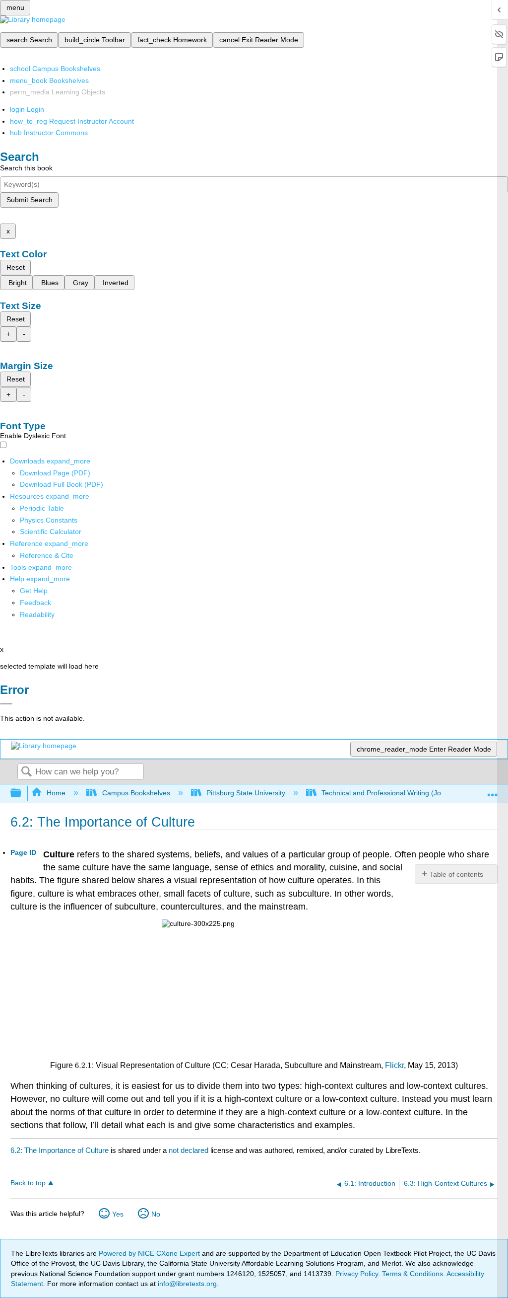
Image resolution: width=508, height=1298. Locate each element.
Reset (15, 267)
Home (56, 793)
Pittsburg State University (245, 793)
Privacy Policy (356, 1274)
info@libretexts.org (186, 1284)
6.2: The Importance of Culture (59, 1150)
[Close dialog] (6, 703)
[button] (35, 603)
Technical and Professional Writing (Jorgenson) (395, 793)
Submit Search (29, 200)
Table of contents (456, 874)
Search (26, 772)
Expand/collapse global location (492, 790)
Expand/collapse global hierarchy (22, 793)
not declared (189, 1150)
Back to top (28, 1183)
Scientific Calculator (50, 531)
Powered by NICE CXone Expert (150, 1253)
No (155, 1214)
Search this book (26, 168)
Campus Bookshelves (136, 793)
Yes (118, 1214)
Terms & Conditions (412, 1274)
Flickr (394, 1065)
